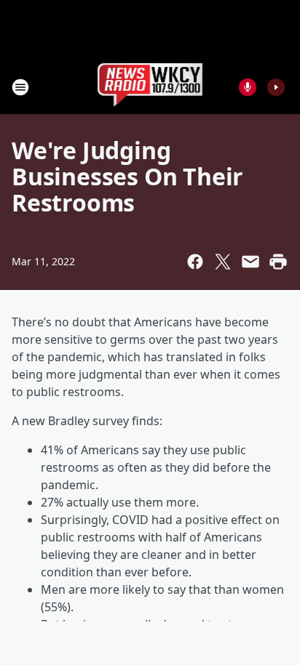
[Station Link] (150, 86)
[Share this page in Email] (250, 261)
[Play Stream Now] (276, 87)
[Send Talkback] (247, 87)
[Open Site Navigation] (20, 87)
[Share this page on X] (223, 261)
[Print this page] (278, 261)
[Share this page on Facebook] (195, 261)
